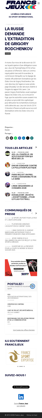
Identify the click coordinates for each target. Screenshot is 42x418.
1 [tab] (17, 366)
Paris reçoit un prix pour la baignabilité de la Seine (24, 176)
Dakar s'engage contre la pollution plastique (24, 166)
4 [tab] (22, 366)
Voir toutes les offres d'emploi (24, 330)
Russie (8, 53)
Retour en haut (32, 415)
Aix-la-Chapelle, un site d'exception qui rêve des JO (22, 156)
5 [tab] (24, 366)
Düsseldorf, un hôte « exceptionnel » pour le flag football (23, 197)
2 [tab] (19, 366)
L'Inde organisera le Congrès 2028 (22, 187)
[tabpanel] (21, 356)
